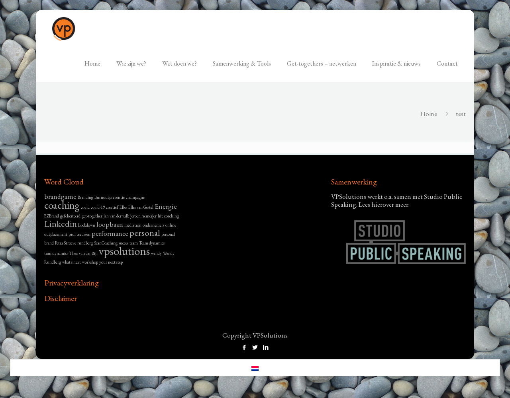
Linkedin (60, 223)
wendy (156, 253)
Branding (85, 197)
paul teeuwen (79, 234)
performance (110, 233)
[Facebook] (244, 347)
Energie (166, 206)
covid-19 (98, 207)
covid (85, 207)
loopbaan (109, 224)
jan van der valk (116, 216)
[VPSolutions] (64, 28)
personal (144, 233)
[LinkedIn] (265, 347)
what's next (71, 262)
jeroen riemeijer (143, 216)
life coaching (168, 216)
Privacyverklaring (71, 283)
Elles (123, 207)
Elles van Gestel (140, 207)
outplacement (55, 234)
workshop (90, 262)
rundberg (85, 243)
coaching (62, 205)
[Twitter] (255, 347)
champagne (135, 197)
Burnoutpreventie (109, 197)
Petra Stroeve (65, 243)
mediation (132, 225)
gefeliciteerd (70, 216)
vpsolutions (124, 250)
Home (428, 113)
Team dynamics (152, 243)
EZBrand (51, 216)
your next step (111, 262)
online (170, 225)
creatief (112, 207)
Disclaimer (60, 298)
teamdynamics (56, 253)
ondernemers (153, 225)
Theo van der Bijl (83, 253)
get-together (92, 216)
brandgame (60, 196)
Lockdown (86, 225)
